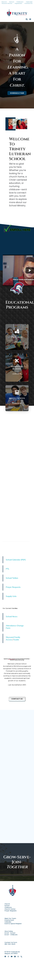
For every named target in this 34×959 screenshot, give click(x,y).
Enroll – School (10, 933)
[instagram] (8, 956)
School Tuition (12, 578)
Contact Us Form (11, 942)
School (7, 906)
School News (11, 616)
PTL (7, 569)
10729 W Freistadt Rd (12, 952)
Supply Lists (11, 596)
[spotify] (15, 956)
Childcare (8, 907)
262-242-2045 (10, 944)
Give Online (9, 931)
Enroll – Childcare (11, 935)
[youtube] (11, 956)
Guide (16, 639)
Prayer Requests (13, 587)
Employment (9, 920)
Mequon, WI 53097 (11, 953)
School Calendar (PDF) (16, 560)
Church (7, 904)
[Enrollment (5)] (17, 225)
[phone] (21, 956)
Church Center (10, 909)
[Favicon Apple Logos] (13, 883)
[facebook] (5, 956)
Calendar (8, 922)
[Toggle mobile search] (27, 19)
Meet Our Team (10, 918)
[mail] (18, 956)
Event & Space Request (13, 924)
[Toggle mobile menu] (30, 19)
